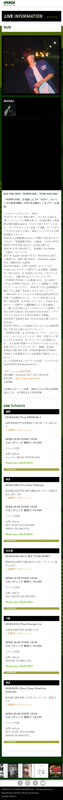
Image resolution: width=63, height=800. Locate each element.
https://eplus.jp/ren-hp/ (27, 378)
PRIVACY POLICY (9, 796)
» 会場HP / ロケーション (18, 430)
